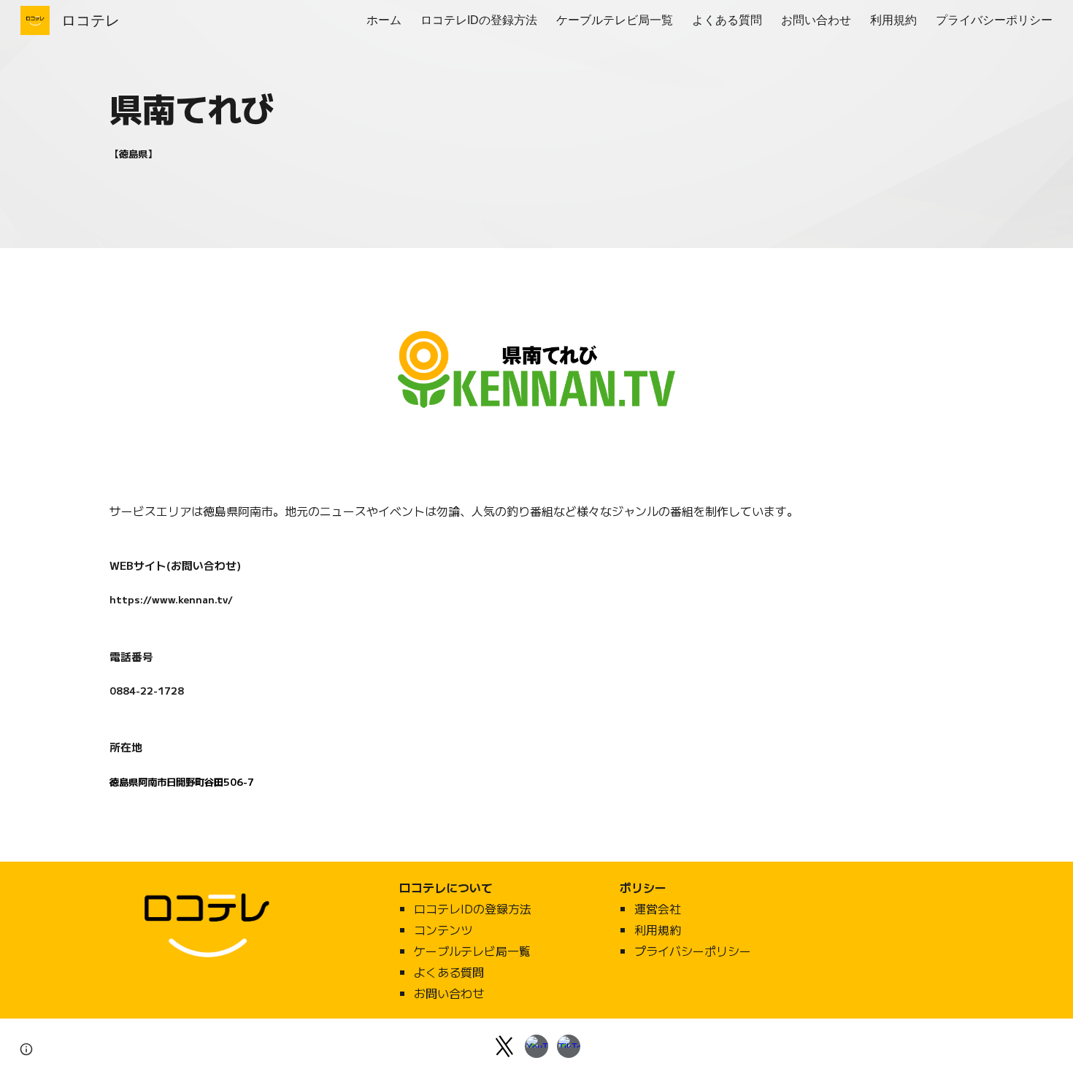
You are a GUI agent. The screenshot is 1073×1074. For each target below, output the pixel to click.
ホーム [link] (383, 20)
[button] (26, 1049)
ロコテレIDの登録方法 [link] (478, 20)
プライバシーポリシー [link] (994, 20)
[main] (463, 107)
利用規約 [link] (893, 20)
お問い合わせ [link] (816, 20)
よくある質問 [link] (727, 20)
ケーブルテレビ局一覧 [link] (614, 20)
